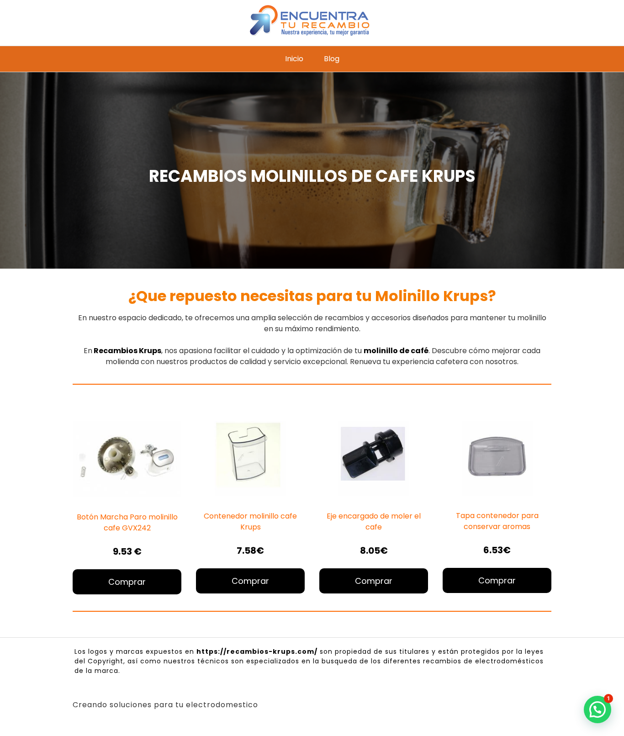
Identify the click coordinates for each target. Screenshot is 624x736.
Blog (331, 58)
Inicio (294, 58)
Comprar (127, 582)
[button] (597, 709)
